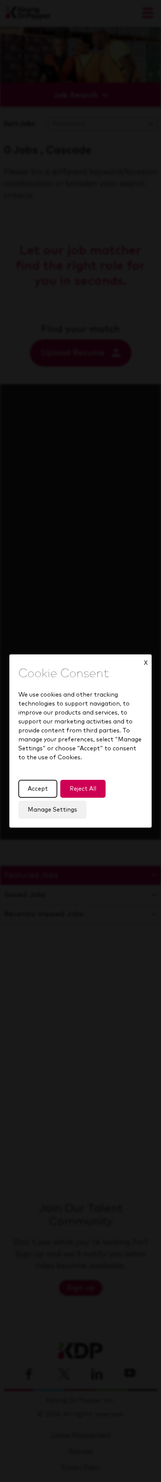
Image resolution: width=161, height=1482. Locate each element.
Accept (38, 789)
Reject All (83, 789)
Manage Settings (52, 810)
